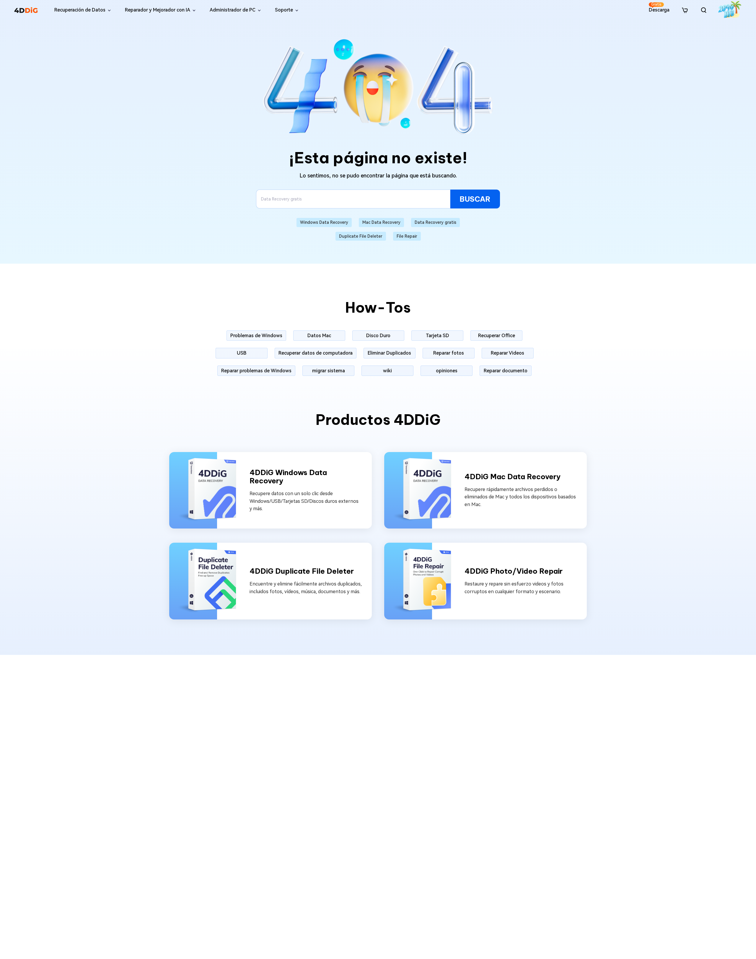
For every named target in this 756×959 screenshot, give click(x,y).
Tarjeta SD (437, 335)
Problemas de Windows (256, 335)
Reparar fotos (448, 353)
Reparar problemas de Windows (256, 371)
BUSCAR (475, 199)
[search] (703, 10)
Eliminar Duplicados (389, 353)
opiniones (446, 371)
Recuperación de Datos (79, 10)
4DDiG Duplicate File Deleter (302, 571)
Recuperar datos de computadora (315, 353)
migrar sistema (328, 371)
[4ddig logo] (26, 10)
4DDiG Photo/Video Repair (514, 571)
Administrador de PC (232, 10)
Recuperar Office (496, 335)
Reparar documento (505, 371)
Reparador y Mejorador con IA (157, 10)
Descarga (659, 7)
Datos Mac (319, 335)
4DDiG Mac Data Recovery (513, 476)
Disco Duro (378, 335)
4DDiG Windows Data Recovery (288, 476)
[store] (684, 10)
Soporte (284, 10)
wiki (387, 371)
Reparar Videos (507, 353)
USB (241, 353)
